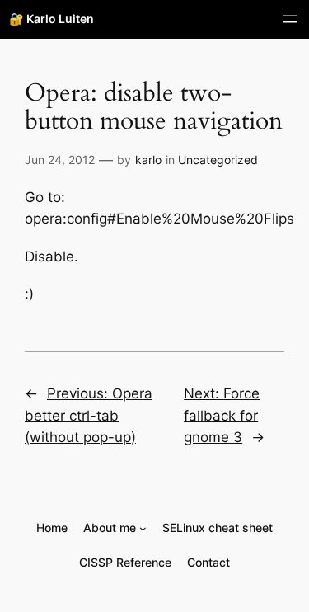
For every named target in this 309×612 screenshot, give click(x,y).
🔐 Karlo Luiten (51, 19)
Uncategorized (218, 160)
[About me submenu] (143, 528)
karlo (148, 160)
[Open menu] (290, 19)
